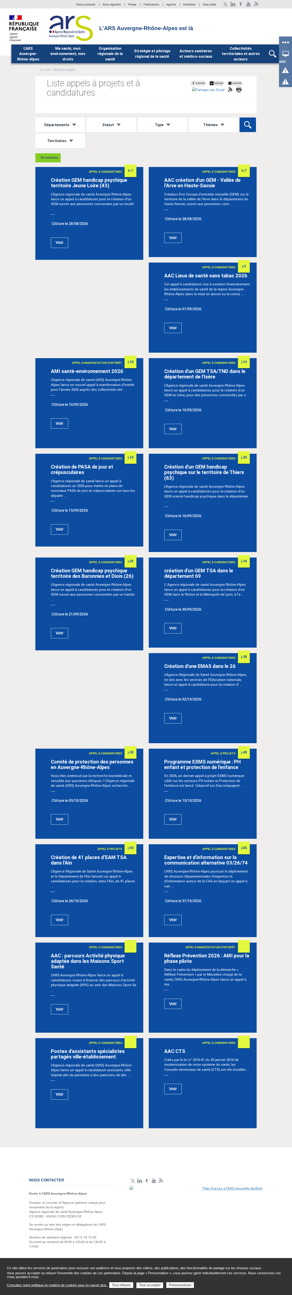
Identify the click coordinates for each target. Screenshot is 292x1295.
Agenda (171, 4)
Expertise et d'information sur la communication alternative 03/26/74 (206, 860)
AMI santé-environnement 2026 (87, 371)
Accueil (45, 70)
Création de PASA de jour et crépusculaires (82, 469)
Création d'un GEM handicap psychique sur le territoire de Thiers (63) (204, 472)
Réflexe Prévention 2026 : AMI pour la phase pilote (206, 958)
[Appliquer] (248, 124)
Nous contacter (85, 4)
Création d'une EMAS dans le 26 (200, 666)
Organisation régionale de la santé (110, 53)
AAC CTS (174, 1051)
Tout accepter (150, 1285)
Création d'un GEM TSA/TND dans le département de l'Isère (204, 374)
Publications (151, 4)
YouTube (248, 4)
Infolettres (189, 4)
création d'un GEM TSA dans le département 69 (198, 573)
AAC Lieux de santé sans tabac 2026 (205, 276)
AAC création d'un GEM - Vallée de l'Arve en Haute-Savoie (202, 182)
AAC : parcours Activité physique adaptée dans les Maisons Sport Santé (88, 961)
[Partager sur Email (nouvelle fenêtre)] (208, 89)
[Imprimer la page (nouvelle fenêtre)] (239, 89)
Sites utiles (209, 4)
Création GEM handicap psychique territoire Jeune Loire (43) (89, 182)
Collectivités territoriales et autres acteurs (241, 53)
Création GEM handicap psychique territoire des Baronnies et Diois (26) (92, 573)
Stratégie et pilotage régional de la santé (152, 54)
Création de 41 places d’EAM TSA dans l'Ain (89, 860)
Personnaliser (180, 1285)
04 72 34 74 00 (85, 1237)
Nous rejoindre (112, 4)
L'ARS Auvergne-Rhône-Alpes (28, 53)
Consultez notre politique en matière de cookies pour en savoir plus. (57, 1285)
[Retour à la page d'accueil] (71, 28)
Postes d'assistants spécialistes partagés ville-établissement (88, 1054)
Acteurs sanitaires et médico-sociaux (196, 54)
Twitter (225, 4)
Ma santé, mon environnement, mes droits (67, 53)
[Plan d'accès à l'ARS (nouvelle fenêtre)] (196, 1217)
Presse (132, 4)
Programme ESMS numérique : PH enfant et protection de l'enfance (202, 764)
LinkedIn (233, 4)
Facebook (241, 4)
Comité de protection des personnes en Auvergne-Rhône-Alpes (92, 764)
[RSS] (256, 4)
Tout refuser (121, 1285)
